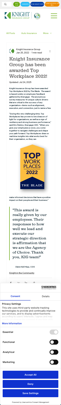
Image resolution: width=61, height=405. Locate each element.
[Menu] (54, 16)
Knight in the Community (21, 273)
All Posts (10, 33)
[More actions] (50, 51)
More (45, 33)
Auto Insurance (29, 33)
